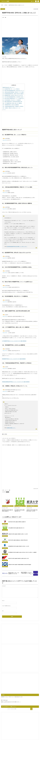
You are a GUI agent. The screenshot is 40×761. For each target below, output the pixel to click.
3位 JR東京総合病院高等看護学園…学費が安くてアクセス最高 (13, 92)
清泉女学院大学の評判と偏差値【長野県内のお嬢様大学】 (7, 510)
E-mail (3, 605)
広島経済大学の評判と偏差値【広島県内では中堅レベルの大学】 (32, 510)
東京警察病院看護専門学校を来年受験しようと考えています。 (17, 246)
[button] (36, 1)
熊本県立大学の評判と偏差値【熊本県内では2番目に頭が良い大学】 (18, 558)
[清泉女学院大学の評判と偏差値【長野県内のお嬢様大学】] (8, 501)
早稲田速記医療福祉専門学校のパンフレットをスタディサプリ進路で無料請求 (15, 381)
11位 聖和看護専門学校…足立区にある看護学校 (11, 104)
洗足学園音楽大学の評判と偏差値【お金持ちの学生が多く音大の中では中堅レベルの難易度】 (22, 552)
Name (3, 600)
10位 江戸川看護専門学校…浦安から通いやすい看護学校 (12, 103)
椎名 (3, 17)
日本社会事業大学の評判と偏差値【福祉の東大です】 (19, 510)
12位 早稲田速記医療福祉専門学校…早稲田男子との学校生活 (13, 106)
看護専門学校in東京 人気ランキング (8, 87)
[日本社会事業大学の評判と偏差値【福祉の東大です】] (20, 501)
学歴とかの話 (5, 548)
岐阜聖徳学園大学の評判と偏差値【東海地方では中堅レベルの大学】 (18, 546)
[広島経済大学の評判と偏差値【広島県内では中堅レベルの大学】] (32, 501)
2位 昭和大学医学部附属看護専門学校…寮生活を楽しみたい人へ (13, 90)
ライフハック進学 (5, 1)
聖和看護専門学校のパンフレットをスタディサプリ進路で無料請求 (14, 358)
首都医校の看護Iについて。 (11, 427)
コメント (7, 490)
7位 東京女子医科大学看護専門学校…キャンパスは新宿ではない (13, 98)
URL (3, 610)
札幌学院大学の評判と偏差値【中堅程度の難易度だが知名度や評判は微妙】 (19, 564)
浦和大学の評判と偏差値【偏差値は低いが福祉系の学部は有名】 (18, 540)
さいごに (4, 109)
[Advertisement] (20, 27)
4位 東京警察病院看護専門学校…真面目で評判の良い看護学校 (13, 93)
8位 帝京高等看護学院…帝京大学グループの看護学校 (12, 100)
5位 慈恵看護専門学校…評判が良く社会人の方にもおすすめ (13, 95)
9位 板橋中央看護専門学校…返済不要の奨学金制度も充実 (12, 101)
